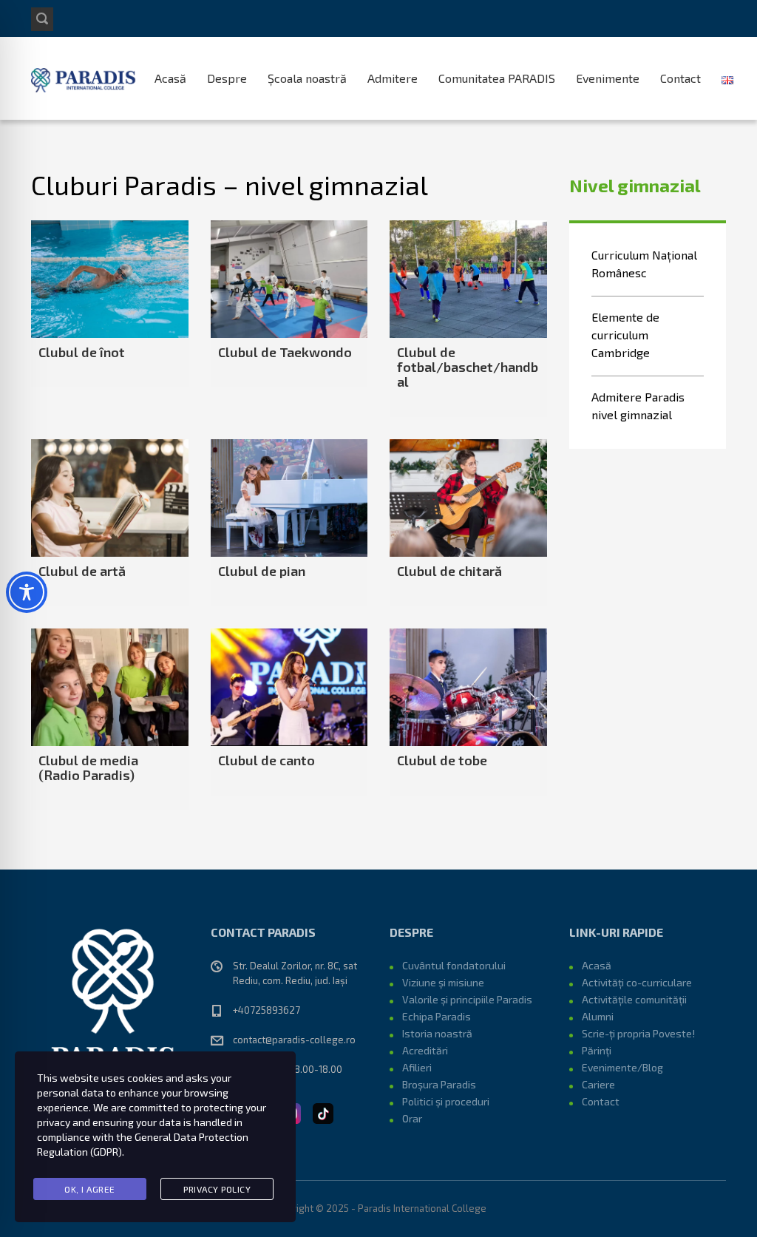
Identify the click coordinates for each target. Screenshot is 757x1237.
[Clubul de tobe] (468, 687)
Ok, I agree (89, 1189)
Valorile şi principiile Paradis (467, 999)
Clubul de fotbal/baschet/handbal (467, 367)
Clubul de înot (81, 352)
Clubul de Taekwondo (285, 352)
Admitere (392, 78)
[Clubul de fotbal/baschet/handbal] (468, 279)
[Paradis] (84, 78)
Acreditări (425, 1050)
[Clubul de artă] (110, 498)
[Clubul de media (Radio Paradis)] (110, 687)
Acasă (170, 78)
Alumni (598, 1016)
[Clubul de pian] (289, 498)
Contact (680, 78)
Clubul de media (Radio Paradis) (88, 767)
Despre (227, 78)
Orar (412, 1118)
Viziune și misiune (443, 982)
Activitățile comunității (634, 999)
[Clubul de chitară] (468, 498)
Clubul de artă (82, 571)
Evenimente (607, 78)
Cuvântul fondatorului (454, 965)
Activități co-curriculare (637, 982)
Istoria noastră (437, 1033)
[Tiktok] (323, 1111)
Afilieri (417, 1067)
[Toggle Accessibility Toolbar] (26, 592)
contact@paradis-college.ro (294, 1039)
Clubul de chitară (449, 571)
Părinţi (596, 1050)
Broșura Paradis (439, 1084)
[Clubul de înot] (110, 279)
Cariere (598, 1084)
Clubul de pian (261, 571)
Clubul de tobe (442, 760)
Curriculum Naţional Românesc (644, 263)
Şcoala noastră (307, 78)
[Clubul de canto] (289, 687)
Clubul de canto (266, 760)
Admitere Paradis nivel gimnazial (638, 405)
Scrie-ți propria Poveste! (638, 1033)
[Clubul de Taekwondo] (289, 279)
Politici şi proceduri (445, 1101)
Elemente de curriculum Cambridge (625, 334)
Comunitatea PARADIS (496, 78)
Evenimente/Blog (622, 1067)
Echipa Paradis (436, 1016)
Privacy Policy (217, 1189)
